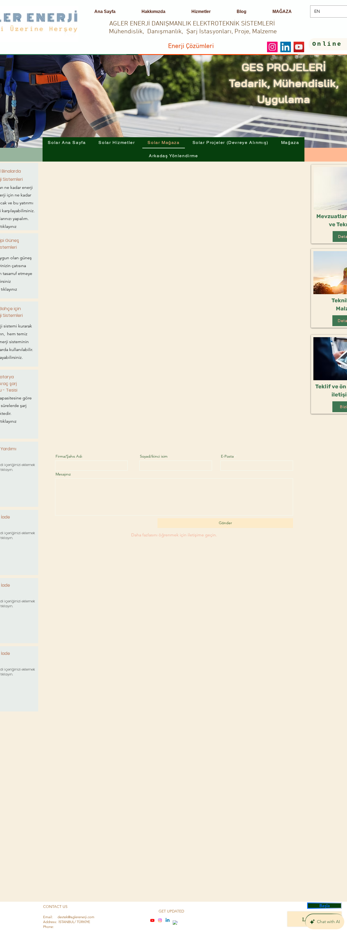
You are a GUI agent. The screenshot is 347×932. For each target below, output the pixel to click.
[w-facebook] (175, 922)
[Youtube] (152, 920)
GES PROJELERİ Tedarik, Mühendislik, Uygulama (284, 83)
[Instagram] (272, 47)
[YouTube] (299, 47)
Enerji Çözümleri (191, 46)
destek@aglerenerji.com (75, 917)
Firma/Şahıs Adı (69, 456)
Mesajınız (63, 474)
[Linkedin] (167, 920)
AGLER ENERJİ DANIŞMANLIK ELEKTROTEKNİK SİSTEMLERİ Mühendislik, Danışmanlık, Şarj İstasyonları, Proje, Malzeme (193, 27)
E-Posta (227, 456)
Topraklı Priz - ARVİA (73, 898)
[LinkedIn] (285, 47)
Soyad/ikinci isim (154, 456)
